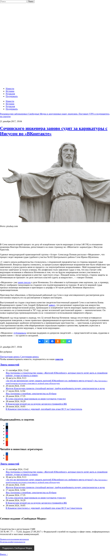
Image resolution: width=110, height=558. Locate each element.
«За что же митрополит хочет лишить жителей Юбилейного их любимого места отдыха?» (56, 381)
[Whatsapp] (63, 341)
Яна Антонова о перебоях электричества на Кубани (31, 393)
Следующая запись (29, 356)
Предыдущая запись (10, 356)
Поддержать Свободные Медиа (17, 548)
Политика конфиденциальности (12, 542)
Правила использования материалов (14, 539)
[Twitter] (46, 341)
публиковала (20, 333)
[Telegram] (69, 341)
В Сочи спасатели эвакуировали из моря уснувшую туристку (36, 399)
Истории (10, 91)
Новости (10, 88)
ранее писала (24, 282)
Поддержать (12, 96)
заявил (52, 305)
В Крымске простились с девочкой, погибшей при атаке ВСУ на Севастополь (44, 409)
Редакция (10, 94)
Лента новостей (9, 364)
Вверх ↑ (4, 554)
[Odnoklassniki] (58, 341)
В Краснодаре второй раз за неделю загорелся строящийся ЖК (36, 404)
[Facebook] (52, 341)
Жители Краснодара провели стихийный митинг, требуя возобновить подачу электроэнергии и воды (55, 388)
